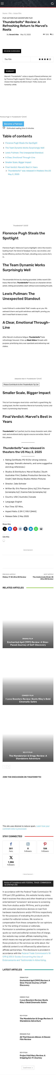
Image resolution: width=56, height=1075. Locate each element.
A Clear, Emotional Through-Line (20, 157)
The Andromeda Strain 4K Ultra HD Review (43, 578)
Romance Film (25, 1034)
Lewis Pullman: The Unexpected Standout (24, 152)
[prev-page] (4, 766)
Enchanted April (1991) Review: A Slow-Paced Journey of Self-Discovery (28, 643)
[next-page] (8, 766)
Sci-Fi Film (27, 752)
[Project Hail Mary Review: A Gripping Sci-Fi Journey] (10, 1055)
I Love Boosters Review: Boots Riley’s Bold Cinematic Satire (28, 700)
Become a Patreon (13, 123)
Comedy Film (27, 695)
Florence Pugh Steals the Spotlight (21, 143)
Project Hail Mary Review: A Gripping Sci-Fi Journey (32, 1056)
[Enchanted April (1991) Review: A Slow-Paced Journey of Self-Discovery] (28, 620)
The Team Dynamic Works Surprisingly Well (24, 148)
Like (11, 843)
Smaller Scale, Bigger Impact (18, 162)
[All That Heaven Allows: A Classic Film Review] (10, 1037)
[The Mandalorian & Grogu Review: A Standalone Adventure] (28, 734)
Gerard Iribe (14, 34)
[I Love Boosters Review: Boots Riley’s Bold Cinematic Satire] (28, 677)
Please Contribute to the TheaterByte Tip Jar (21, 384)
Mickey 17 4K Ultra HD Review (14, 577)
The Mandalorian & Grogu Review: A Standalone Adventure (28, 757)
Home (5, 13)
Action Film (17, 13)
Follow (28, 843)
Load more (27, 1067)
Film (10, 13)
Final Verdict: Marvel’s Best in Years (21, 167)
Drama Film (27, 639)
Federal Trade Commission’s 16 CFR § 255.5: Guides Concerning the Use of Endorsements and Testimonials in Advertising (26, 956)
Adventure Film (25, 18)
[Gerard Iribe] (5, 34)
